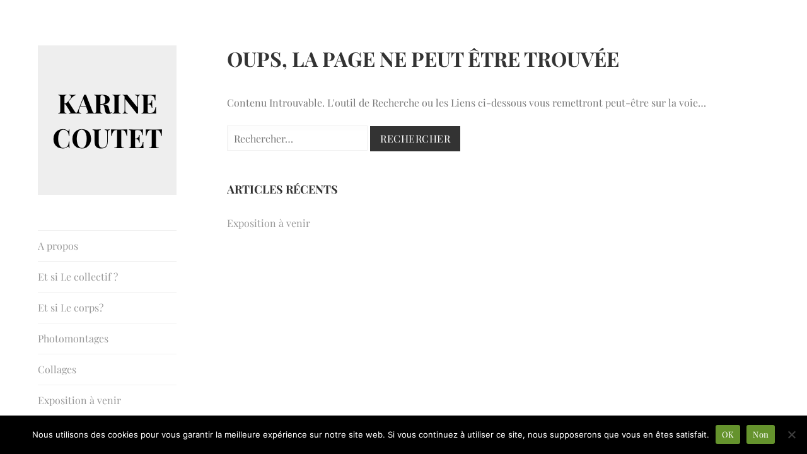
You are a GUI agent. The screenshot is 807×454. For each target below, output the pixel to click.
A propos (58, 245)
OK (728, 434)
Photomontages (73, 338)
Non (761, 434)
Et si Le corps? (70, 307)
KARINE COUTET (107, 120)
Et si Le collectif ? (78, 276)
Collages (57, 369)
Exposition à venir (79, 400)
